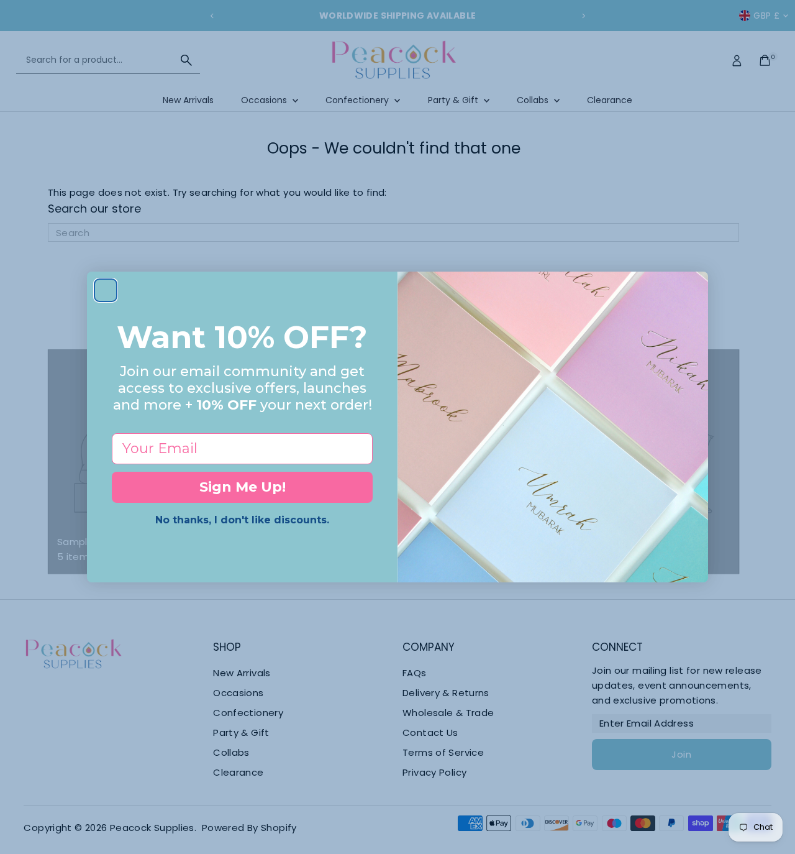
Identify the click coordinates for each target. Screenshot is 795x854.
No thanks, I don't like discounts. (242, 520)
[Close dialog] (105, 290)
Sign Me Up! (242, 487)
